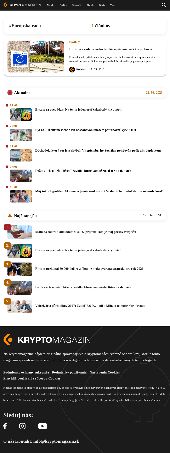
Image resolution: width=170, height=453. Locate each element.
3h (144, 215)
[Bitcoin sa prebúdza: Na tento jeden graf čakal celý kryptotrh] (21, 114)
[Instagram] (22, 426)
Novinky (74, 42)
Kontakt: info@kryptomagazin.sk (47, 441)
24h (152, 215)
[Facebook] (5, 426)
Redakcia (81, 69)
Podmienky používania (69, 372)
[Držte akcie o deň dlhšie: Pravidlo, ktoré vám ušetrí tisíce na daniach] (21, 176)
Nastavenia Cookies (105, 372)
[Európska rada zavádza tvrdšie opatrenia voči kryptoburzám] (35, 56)
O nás (8, 441)
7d (159, 215)
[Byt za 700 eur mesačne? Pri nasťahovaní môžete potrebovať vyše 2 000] (21, 135)
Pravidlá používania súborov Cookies (32, 378)
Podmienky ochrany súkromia (26, 372)
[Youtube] (42, 426)
